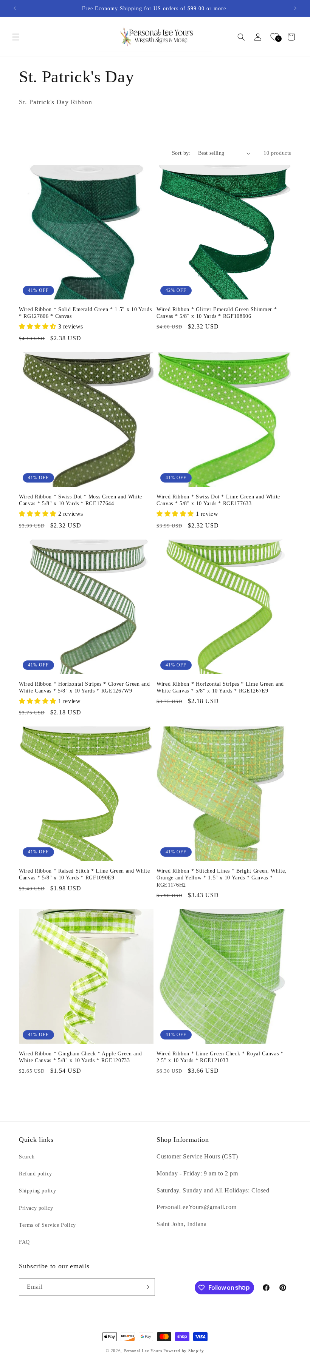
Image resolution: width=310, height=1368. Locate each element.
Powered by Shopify (183, 1350)
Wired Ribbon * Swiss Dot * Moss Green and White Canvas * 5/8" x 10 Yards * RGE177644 (80, 500)
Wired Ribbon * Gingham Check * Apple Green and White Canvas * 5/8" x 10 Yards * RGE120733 (80, 1056)
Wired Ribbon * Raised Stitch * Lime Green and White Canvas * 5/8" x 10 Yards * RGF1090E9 (84, 874)
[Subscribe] (146, 1287)
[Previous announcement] (14, 8)
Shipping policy (37, 1191)
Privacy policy (36, 1208)
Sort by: (181, 153)
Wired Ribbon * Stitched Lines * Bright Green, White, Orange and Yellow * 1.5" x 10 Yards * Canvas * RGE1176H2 (222, 877)
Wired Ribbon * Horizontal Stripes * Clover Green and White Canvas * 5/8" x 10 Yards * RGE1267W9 (84, 687)
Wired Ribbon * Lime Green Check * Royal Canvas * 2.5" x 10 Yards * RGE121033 (220, 1056)
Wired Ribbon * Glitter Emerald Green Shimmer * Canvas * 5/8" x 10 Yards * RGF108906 (217, 312)
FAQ (24, 1242)
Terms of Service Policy (47, 1225)
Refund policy (35, 1174)
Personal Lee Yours (143, 1350)
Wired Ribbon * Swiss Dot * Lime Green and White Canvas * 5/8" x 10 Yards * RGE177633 (218, 500)
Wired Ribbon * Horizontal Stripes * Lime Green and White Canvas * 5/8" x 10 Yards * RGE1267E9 (220, 687)
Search (27, 1157)
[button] (16, 37)
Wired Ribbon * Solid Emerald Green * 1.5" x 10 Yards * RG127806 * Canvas (85, 312)
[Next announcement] (295, 8)
